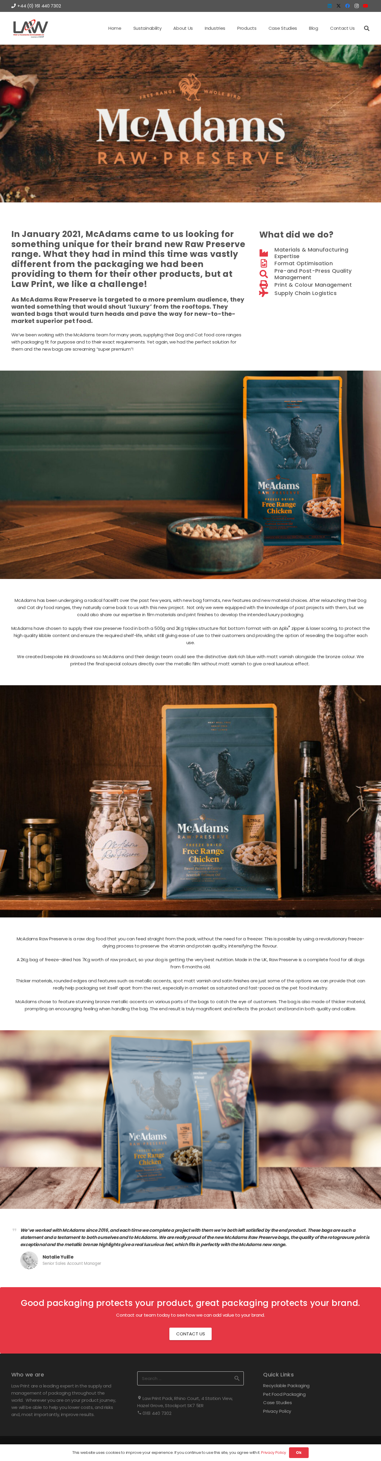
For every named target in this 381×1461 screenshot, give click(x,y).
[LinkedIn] (329, 5)
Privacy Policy (277, 1411)
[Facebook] (347, 5)
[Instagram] (356, 5)
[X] (338, 5)
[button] (165, 28)
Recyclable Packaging (286, 1385)
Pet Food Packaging (284, 1394)
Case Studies (277, 1402)
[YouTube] (365, 5)
